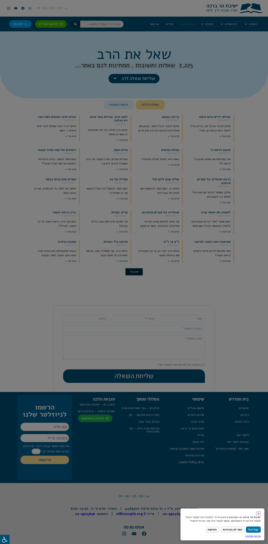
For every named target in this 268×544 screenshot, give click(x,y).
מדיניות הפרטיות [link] (253, 536)
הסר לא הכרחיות (232, 529)
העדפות (212, 529)
